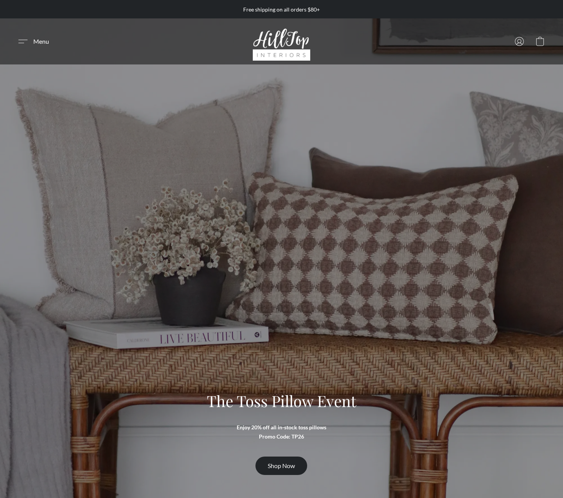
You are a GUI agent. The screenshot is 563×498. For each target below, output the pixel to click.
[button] (281, 41)
